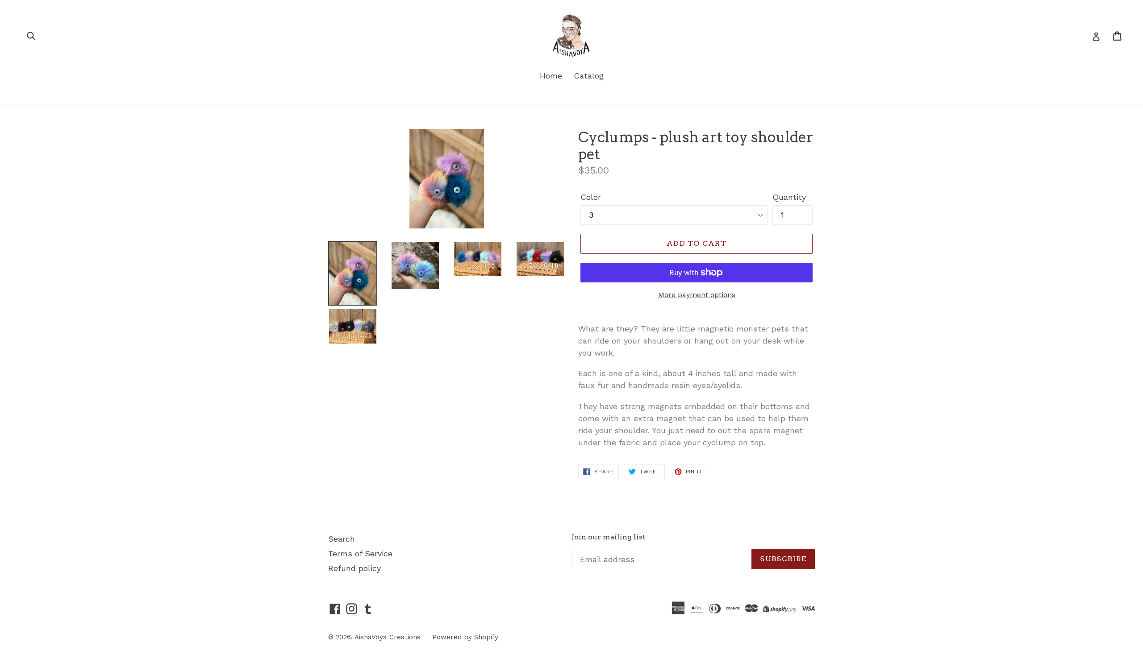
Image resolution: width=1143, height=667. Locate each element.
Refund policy (354, 568)
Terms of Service (360, 553)
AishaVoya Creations (388, 637)
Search (341, 538)
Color (590, 197)
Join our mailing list (609, 537)
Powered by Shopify (465, 637)
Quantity (789, 197)
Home (551, 75)
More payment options (696, 294)
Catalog (589, 75)
